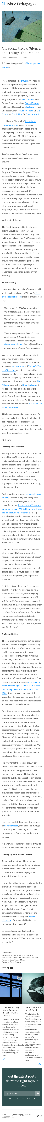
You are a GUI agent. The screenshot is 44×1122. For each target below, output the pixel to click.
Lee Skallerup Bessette (9, 57)
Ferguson (24, 80)
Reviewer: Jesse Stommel (11, 962)
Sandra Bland (28, 99)
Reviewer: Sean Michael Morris (13, 960)
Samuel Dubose (32, 103)
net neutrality (17, 366)
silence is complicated (13, 344)
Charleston (30, 107)
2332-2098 (10, 1117)
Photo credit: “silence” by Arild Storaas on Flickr (20, 958)
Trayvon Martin (33, 114)
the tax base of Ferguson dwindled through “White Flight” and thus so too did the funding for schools (22, 509)
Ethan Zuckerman (30, 385)
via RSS (22, 1099)
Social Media (18, 955)
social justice (7, 955)
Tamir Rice (17, 114)
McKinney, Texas (25, 110)
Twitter (28, 955)
